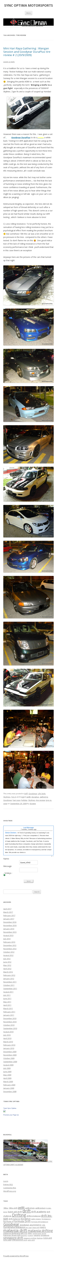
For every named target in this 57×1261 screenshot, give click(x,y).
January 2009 (8, 1088)
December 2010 (9, 1018)
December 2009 (9, 1051)
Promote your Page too (11, 1115)
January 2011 (8, 1015)
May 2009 (7, 1075)
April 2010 (7, 1038)
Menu (28, 13)
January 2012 (8, 978)
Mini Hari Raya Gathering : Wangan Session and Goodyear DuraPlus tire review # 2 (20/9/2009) (26, 51)
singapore (45, 1235)
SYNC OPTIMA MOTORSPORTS (28, 5)
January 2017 (8, 919)
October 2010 (8, 1025)
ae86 (28, 797)
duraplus (35, 797)
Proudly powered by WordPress (15, 1256)
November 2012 (9, 948)
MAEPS (43, 1227)
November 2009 (9, 1055)
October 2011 (8, 985)
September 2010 (10, 1028)
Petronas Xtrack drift (12, 1235)
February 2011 (9, 1012)
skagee (33, 803)
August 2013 (8, 935)
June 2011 (7, 998)
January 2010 (8, 1048)
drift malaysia (14, 1219)
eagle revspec (36, 1219)
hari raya (16, 800)
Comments (9, 1188)
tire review (40, 800)
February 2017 (9, 915)
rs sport (30, 1235)
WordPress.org (9, 1191)
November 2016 (9, 925)
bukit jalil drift (15, 1211)
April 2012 (7, 968)
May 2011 (7, 1002)
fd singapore (46, 1219)
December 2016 (9, 922)
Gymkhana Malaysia (14, 1227)
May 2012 (7, 965)
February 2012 (9, 975)
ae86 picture (40, 1208)
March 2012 (8, 972)
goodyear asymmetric (31, 1224)
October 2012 (8, 952)
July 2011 (7, 995)
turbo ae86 (7, 1240)
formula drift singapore (39, 1222)
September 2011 (10, 988)
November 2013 (9, 932)
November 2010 (9, 1022)
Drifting (19, 1215)
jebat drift (36, 1227)
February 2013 (9, 942)
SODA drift (47, 1238)
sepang (37, 1235)
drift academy (38, 1211)
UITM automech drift (19, 1240)
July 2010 (7, 1035)
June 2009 (7, 1071)
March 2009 (8, 1081)
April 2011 (7, 1005)
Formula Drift (22, 1221)
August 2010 (8, 1031)
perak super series (39, 1233)
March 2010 (8, 1041)
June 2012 (7, 962)
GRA (43, 1225)
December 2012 (9, 945)
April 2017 (7, 909)
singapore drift (13, 1238)
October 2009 (8, 1058)
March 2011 (8, 1008)
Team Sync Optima (9, 1108)
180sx (5, 1208)
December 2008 (9, 1091)
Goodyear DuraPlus (20, 137)
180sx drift (13, 1208)
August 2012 (8, 955)
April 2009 (7, 1078)
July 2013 (7, 938)
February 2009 (9, 1085)
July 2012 (7, 958)
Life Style (42, 793)
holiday (24, 800)
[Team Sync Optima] (4, 1111)
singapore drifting (30, 1238)
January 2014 (8, 929)
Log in (5, 1181)
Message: (7, 866)
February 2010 (9, 1045)
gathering (44, 797)
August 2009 (8, 1065)
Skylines (6, 797)
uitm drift (31, 1240)
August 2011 (8, 992)
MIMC (30, 1233)
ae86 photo (30, 1208)
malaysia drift (15, 1230)
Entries (8, 1184)
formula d (8, 1221)
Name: (6, 859)
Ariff (26, 793)
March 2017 (8, 912)
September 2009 (10, 1061)
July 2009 (7, 1068)
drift (26, 1211)
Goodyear (32, 793)
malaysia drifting (40, 1230)
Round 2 (24, 1235)
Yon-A (13, 797)
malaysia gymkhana (11, 1233)
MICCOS (24, 1233)
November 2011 (9, 982)
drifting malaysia (34, 1216)
